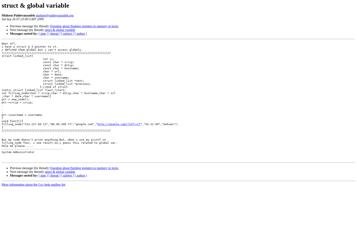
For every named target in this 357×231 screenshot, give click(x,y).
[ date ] (43, 33)
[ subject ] (67, 33)
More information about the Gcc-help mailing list (33, 184)
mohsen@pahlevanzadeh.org (55, 15)
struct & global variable (60, 30)
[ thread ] (54, 33)
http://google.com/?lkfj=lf (119, 124)
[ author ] (81, 33)
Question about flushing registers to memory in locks (84, 26)
